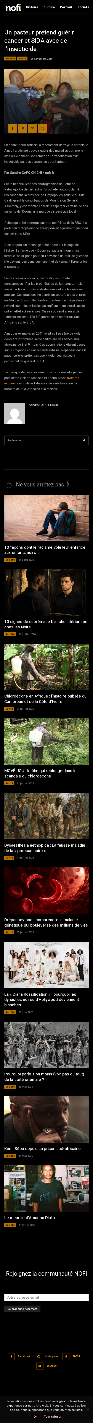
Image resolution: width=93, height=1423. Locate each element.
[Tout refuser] (87, 1409)
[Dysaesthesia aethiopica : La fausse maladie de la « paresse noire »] (46, 816)
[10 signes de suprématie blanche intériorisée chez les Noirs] (46, 592)
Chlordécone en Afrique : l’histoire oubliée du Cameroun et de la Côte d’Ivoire (45, 699)
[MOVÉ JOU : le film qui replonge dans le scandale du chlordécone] (46, 741)
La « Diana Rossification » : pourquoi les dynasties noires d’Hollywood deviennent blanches (41, 999)
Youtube (52, 1366)
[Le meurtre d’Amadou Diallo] (46, 1188)
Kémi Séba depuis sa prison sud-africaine (42, 1149)
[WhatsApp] (42, 128)
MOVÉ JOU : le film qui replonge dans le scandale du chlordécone (40, 773)
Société (10, 58)
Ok (36, 1416)
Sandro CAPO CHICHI (43, 405)
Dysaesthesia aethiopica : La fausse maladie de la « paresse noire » (44, 848)
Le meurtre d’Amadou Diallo (29, 1218)
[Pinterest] (32, 128)
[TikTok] (66, 1356)
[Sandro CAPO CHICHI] (14, 413)
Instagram (51, 1356)
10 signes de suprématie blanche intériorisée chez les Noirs (45, 624)
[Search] (84, 440)
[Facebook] (12, 128)
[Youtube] (39, 1366)
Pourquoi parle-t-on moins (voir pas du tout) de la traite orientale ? (44, 1077)
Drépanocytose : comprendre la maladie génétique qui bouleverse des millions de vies (46, 922)
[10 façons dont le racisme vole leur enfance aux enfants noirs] (46, 518)
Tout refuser (52, 1416)
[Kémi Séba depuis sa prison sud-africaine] (46, 1119)
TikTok (76, 1356)
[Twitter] (22, 128)
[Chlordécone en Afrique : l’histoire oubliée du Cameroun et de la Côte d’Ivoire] (46, 667)
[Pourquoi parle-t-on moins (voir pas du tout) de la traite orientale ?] (46, 1045)
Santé (22, 58)
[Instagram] (38, 1356)
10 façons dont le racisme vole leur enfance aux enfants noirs (44, 550)
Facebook (24, 1356)
